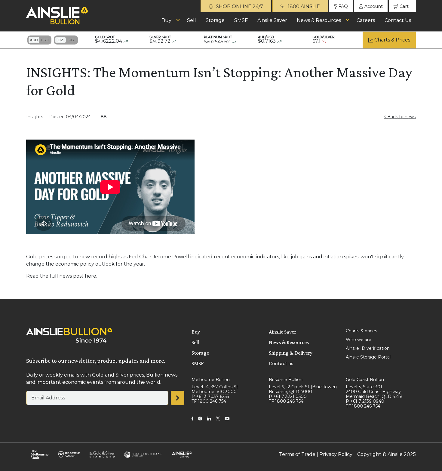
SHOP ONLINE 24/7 (239, 6)
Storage (215, 20)
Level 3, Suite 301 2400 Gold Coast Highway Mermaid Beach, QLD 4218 (374, 391)
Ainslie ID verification (368, 348)
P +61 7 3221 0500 (288, 396)
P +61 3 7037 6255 (210, 396)
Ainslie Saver (272, 20)
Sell (191, 20)
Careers (366, 20)
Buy (166, 20)
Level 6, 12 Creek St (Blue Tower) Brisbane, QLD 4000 (303, 389)
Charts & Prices (392, 40)
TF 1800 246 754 (209, 401)
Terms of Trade (297, 454)
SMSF (241, 20)
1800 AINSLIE (303, 6)
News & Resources (319, 20)
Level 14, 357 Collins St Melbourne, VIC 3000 (215, 389)
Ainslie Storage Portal (368, 357)
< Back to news (400, 116)
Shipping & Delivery (290, 353)
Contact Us (398, 20)
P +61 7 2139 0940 (365, 401)
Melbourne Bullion (211, 379)
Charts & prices (361, 331)
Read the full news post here (61, 276)
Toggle (39, 40)
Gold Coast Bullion (365, 379)
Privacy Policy (335, 454)
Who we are (358, 339)
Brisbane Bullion (285, 379)
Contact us (281, 363)
